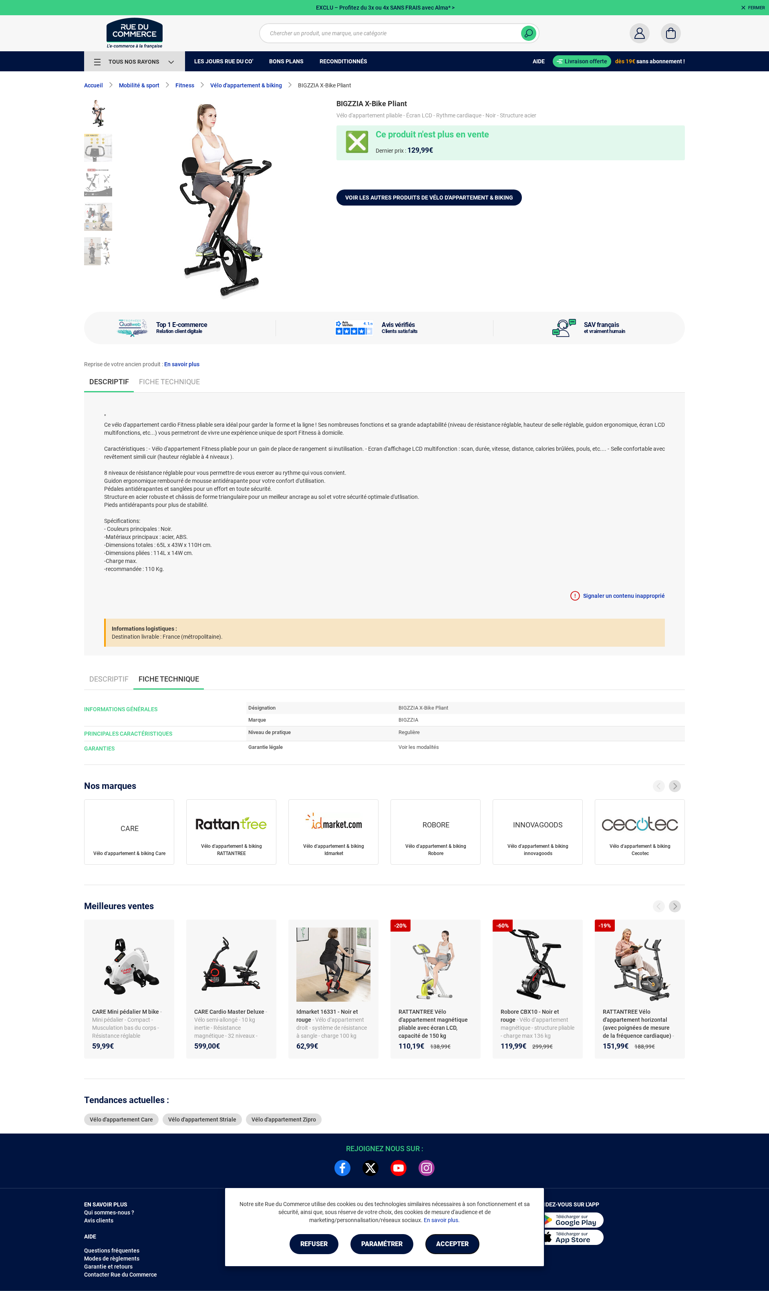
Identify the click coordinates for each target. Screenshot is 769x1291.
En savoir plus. (442, 1220)
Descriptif (109, 679)
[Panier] (671, 33)
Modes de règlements (111, 1258)
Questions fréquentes (111, 1250)
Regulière (409, 732)
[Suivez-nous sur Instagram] (427, 1168)
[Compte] (639, 33)
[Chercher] (528, 33)
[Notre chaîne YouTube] (399, 1168)
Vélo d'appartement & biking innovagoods (537, 849)
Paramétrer (382, 1244)
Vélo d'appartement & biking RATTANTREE (231, 849)
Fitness (184, 85)
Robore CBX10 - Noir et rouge (530, 1016)
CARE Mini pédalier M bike (126, 1012)
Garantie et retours (108, 1266)
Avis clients (98, 1220)
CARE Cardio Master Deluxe (230, 1012)
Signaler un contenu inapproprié (624, 596)
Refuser (314, 1244)
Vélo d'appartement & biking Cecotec (640, 849)
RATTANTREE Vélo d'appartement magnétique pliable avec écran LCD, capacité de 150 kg (433, 1024)
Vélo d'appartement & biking (246, 85)
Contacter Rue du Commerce (120, 1274)
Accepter (452, 1244)
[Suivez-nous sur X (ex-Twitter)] (370, 1168)
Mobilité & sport (139, 85)
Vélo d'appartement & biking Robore (435, 849)
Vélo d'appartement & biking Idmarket (333, 849)
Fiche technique (169, 381)
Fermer (756, 7)
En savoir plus (181, 364)
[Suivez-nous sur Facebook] (342, 1168)
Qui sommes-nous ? (109, 1212)
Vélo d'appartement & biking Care (129, 853)
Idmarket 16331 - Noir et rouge (327, 1016)
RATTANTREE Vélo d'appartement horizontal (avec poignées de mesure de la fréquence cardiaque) (637, 1024)
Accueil (93, 85)
